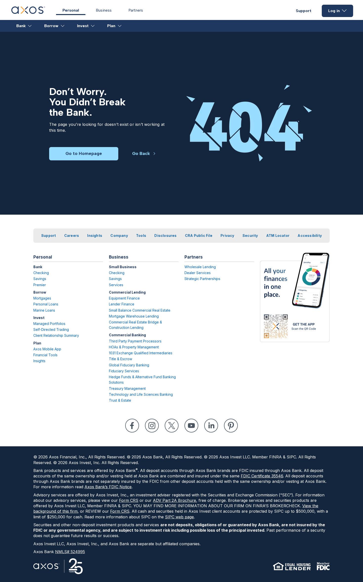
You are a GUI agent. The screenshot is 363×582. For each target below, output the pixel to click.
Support (303, 10)
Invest (83, 25)
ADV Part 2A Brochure (174, 500)
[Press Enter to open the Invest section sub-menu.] (93, 26)
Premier (39, 285)
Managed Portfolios (49, 323)
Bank (21, 25)
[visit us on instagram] (152, 425)
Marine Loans (44, 310)
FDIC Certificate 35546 (262, 475)
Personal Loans (45, 304)
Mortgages (42, 298)
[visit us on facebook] (132, 425)
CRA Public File (198, 235)
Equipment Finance (124, 298)
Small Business (123, 267)
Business (104, 10)
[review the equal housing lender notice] (292, 566)
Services (116, 285)
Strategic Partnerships (202, 279)
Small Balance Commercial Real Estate (139, 310)
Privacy (227, 235)
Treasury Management (127, 388)
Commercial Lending (127, 292)
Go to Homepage (83, 153)
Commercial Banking (127, 335)
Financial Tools (45, 355)
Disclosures (165, 235)
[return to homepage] (28, 12)
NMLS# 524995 (70, 551)
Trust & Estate (120, 400)
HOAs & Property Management (134, 347)
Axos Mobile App (47, 349)
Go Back (141, 153)
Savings (39, 279)
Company (119, 235)
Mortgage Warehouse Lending (134, 316)
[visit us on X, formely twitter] (172, 425)
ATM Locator (277, 235)
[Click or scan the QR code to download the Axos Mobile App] (295, 297)
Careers (71, 235)
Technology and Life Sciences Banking (141, 394)
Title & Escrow (120, 359)
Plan (111, 25)
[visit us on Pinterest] (231, 425)
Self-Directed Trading (51, 329)
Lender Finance (121, 304)
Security (250, 235)
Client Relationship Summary (56, 335)
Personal (70, 10)
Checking (41, 273)
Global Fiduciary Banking (129, 365)
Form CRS (128, 500)
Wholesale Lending (200, 267)
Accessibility (310, 235)
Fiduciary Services (124, 371)
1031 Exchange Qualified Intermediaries (140, 353)
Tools (141, 235)
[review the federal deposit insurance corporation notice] (323, 566)
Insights (94, 235)
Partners (135, 10)
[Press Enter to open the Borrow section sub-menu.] (63, 26)
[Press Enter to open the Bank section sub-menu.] (30, 26)
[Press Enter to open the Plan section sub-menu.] (120, 26)
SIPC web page (179, 516)
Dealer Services (197, 273)
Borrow (51, 25)
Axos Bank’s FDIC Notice (108, 486)
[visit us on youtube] (191, 425)
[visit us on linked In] (211, 425)
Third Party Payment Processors (135, 341)
